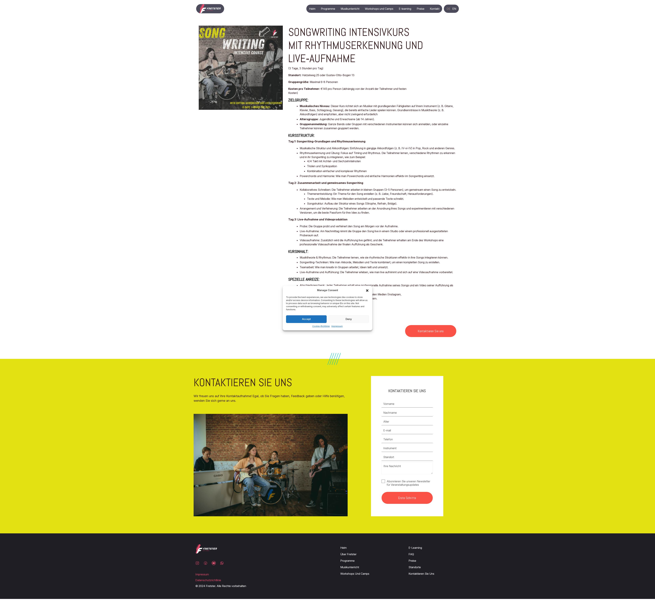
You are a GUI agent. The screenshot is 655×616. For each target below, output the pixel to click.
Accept (306, 319)
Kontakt (434, 8)
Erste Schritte (407, 498)
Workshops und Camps (379, 8)
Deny (349, 319)
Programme (328, 8)
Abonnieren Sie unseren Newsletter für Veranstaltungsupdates (408, 483)
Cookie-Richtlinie (321, 326)
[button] (367, 290)
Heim (312, 8)
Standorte (415, 567)
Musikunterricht (350, 8)
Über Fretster (348, 554)
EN (454, 8)
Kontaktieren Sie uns (431, 331)
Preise (420, 8)
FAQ (411, 554)
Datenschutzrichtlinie (208, 580)
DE (448, 8)
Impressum (337, 326)
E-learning (405, 8)
